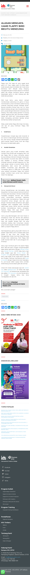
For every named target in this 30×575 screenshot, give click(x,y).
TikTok (6, 480)
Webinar (5, 525)
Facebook (7, 467)
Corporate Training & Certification (10, 509)
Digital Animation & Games (9, 494)
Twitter (6, 474)
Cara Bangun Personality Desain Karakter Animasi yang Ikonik (13, 438)
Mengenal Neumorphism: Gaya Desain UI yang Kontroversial (13, 432)
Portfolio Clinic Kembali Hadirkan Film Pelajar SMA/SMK (14, 426)
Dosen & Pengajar (7, 540)
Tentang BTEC (6, 538)
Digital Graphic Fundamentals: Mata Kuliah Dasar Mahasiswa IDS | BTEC (13, 420)
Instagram (7, 477)
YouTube (7, 471)
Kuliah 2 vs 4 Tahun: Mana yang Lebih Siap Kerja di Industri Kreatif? (14, 411)
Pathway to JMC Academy (9, 499)
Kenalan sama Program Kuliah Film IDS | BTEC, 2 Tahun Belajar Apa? (14, 423)
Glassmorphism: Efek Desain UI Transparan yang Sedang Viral (14, 429)
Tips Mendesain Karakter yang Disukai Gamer (13, 435)
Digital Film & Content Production (11, 496)
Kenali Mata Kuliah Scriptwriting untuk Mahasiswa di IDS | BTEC (12, 417)
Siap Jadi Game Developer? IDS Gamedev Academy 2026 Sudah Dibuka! (15, 414)
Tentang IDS (5, 535)
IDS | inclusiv (6, 504)
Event (4, 527)
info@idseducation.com (12, 557)
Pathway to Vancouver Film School (11, 501)
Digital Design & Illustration (9, 491)
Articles (4, 530)
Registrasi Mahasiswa (8, 519)
